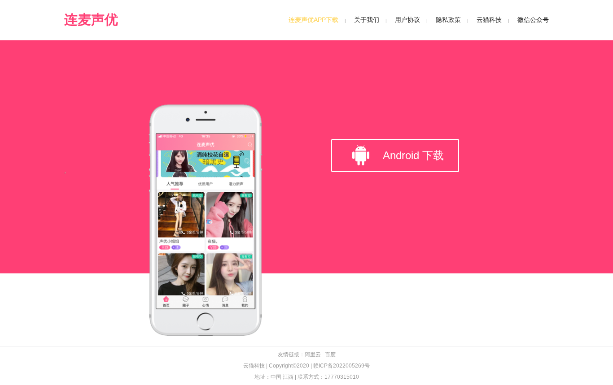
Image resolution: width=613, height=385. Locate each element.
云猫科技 (489, 19)
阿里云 (313, 354)
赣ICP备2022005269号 (341, 366)
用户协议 (407, 19)
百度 (330, 354)
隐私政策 (448, 19)
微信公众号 (533, 19)
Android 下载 (413, 155)
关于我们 (366, 19)
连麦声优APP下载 (313, 19)
